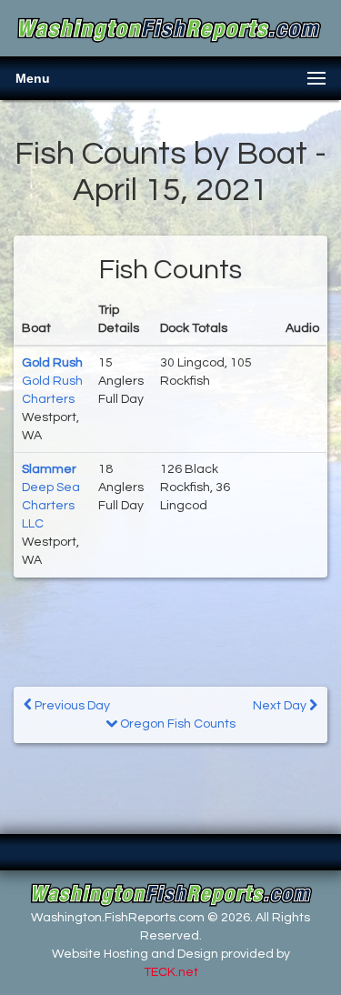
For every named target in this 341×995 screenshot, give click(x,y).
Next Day (281, 705)
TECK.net (171, 972)
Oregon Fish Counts (176, 724)
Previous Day (71, 705)
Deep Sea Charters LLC (51, 505)
